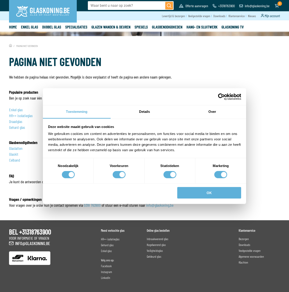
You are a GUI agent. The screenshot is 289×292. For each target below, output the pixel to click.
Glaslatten (16, 148)
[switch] (119, 174)
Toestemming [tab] (76, 112)
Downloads (219, 16)
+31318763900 (226, 6)
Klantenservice (236, 16)
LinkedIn (105, 278)
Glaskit (13, 154)
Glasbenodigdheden (167, 26)
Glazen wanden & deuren (111, 26)
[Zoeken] (169, 5)
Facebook (106, 266)
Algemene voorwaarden (251, 256)
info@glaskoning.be (257, 6)
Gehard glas (17, 127)
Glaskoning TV (232, 26)
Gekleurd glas (154, 256)
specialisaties (76, 26)
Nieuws (252, 16)
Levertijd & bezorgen (173, 16)
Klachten (243, 262)
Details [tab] (144, 112)
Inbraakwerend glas (157, 239)
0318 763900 (92, 205)
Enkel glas (29, 26)
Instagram (106, 272)
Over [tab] (212, 112)
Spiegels (141, 26)
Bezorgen (244, 239)
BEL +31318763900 (30, 231)
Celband (14, 160)
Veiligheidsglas (155, 251)
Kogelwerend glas (156, 245)
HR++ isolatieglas (21, 115)
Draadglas (15, 121)
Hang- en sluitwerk (201, 26)
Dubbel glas (51, 26)
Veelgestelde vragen (199, 16)
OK (209, 193)
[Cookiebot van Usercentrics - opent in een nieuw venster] (221, 96)
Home (13, 26)
